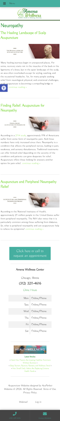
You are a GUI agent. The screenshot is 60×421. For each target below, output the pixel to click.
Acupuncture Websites (18, 385)
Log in (38, 402)
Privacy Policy (30, 392)
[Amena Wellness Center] (30, 14)
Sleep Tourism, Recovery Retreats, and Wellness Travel (30, 365)
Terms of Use (49, 389)
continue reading (18, 87)
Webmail (23, 402)
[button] (4, 88)
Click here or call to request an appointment (30, 253)
